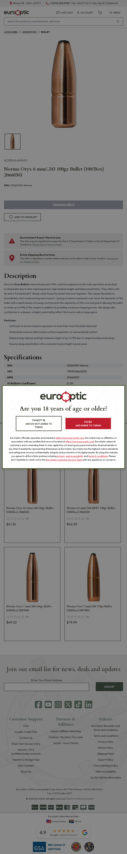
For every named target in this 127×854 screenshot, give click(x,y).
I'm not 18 (38, 424)
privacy (60, 456)
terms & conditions (98, 456)
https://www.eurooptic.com (70, 437)
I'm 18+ (88, 423)
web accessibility (74, 456)
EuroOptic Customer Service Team (64, 459)
